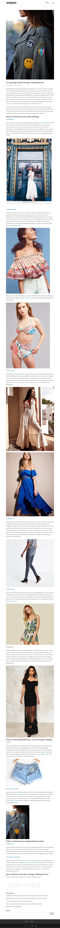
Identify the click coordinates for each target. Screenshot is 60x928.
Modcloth (10, 119)
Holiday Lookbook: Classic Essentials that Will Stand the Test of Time (26, 898)
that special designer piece (30, 862)
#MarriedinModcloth (44, 123)
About (26, 921)
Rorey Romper (12, 601)
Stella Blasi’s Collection (13, 800)
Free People (11, 370)
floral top (17, 225)
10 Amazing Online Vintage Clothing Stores (25, 82)
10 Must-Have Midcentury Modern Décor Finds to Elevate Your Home (27, 895)
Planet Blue (11, 589)
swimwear (28, 298)
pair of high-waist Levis (45, 754)
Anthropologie (11, 209)
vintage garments (21, 794)
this (27, 129)
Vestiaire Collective (14, 857)
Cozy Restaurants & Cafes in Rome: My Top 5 (19, 901)
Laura (8, 85)
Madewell (10, 518)
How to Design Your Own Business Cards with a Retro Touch (24, 904)
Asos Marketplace (13, 788)
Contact (31, 921)
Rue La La (10, 844)
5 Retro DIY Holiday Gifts (13, 906)
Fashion (19, 85)
